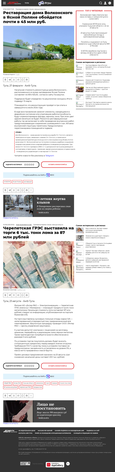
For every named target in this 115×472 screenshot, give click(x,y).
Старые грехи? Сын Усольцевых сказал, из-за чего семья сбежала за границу (98, 96)
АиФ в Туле (21, 290)
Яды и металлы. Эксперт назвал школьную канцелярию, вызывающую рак (97, 230)
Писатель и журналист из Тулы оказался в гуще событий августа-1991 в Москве (94, 44)
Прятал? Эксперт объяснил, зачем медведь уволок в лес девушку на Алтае (97, 252)
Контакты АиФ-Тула (25, 433)
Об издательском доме (27, 430)
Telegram (49, 156)
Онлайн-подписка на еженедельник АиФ (69, 430)
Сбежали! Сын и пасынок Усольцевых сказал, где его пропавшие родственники (99, 245)
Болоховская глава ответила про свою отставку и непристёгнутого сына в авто (94, 17)
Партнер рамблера (38, 463)
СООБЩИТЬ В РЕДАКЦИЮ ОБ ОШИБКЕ (86, 433)
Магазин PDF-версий (45, 430)
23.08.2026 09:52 (8, 224)
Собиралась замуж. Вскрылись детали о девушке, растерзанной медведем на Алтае (97, 260)
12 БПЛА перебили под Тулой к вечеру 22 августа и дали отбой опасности (94, 53)
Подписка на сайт (93, 430)
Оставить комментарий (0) (57, 164)
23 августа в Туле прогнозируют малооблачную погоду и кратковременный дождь (94, 35)
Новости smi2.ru (10, 218)
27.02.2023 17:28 (8, 9)
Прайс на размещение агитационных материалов (53, 433)
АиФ (17, 74)
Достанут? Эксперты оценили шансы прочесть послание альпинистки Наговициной (99, 104)
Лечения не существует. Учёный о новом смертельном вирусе (97, 237)
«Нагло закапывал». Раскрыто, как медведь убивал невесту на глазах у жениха (98, 267)
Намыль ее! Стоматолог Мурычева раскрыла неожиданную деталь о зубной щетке (98, 81)
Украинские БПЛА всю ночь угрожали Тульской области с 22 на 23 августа (94, 26)
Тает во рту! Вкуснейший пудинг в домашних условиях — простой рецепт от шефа (97, 89)
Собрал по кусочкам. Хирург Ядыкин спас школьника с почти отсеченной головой (99, 74)
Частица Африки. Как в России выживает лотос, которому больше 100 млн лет (98, 67)
